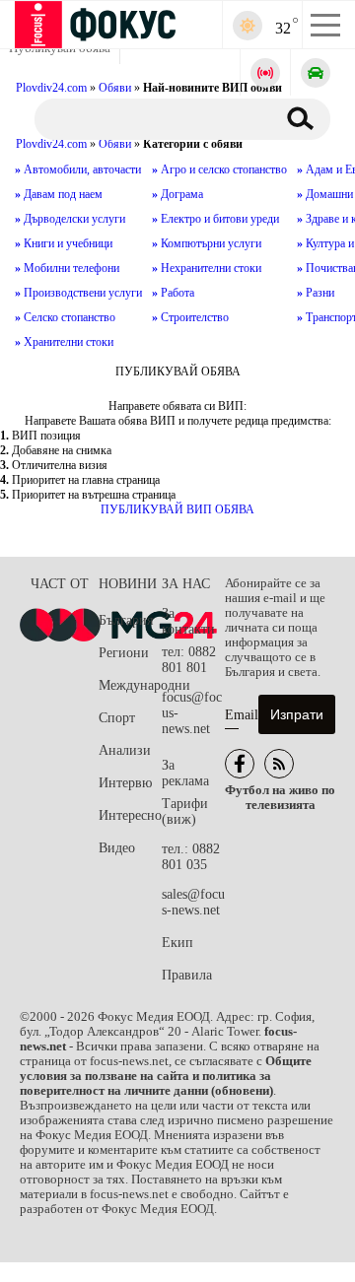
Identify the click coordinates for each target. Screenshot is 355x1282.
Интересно (130, 815)
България (126, 620)
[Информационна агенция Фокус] (239, 763)
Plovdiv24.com (51, 144)
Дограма (177, 194)
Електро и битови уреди (215, 219)
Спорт (117, 717)
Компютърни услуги (206, 243)
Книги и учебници (63, 243)
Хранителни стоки (64, 342)
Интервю (125, 783)
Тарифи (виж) (185, 811)
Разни (315, 293)
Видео (117, 848)
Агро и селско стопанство (219, 169)
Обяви (115, 144)
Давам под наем (59, 194)
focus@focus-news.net (192, 713)
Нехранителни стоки (206, 268)
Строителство (190, 317)
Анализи (125, 750)
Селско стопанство (65, 317)
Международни (130, 685)
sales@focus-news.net (193, 902)
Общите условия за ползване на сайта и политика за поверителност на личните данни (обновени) (166, 1076)
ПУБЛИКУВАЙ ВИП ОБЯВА (177, 509)
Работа (173, 293)
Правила (187, 975)
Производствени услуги (78, 293)
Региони (124, 652)
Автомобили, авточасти (78, 169)
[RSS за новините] (279, 763)
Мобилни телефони (67, 268)
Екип (177, 942)
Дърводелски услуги (70, 219)
